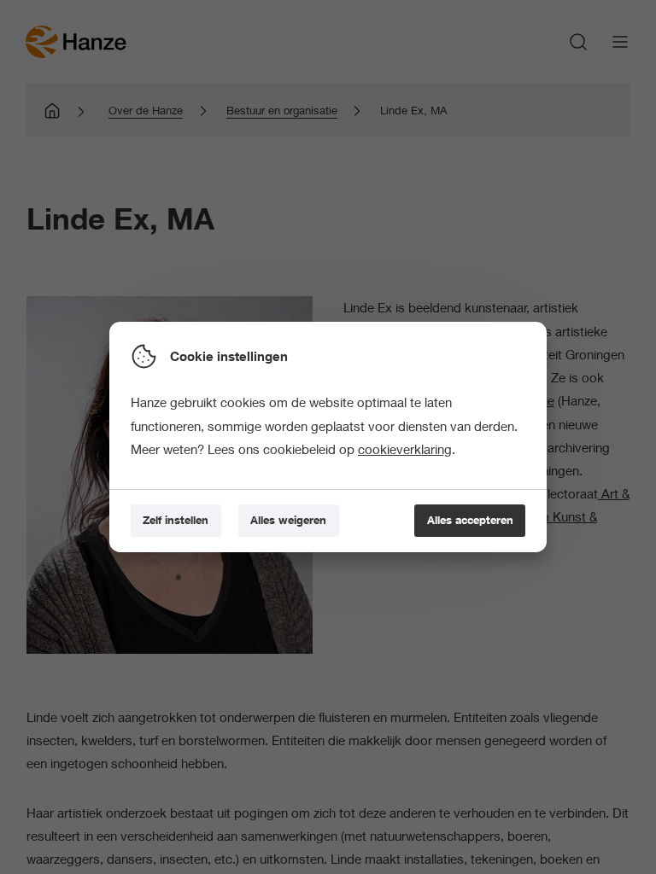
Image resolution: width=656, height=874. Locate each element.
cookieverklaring (405, 449)
